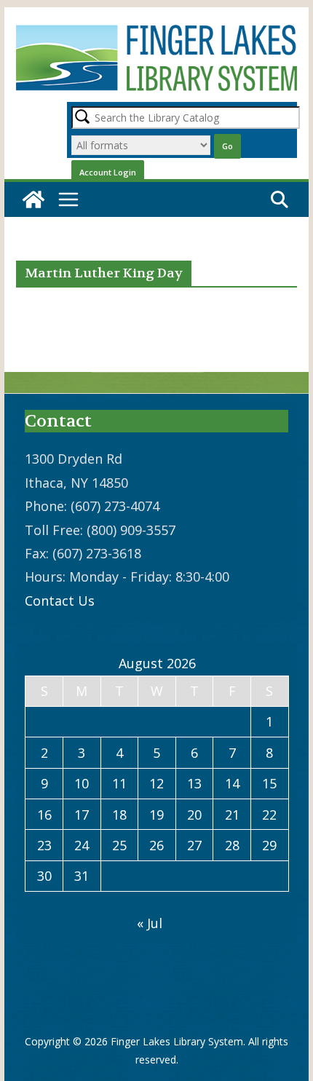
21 (232, 814)
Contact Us (60, 600)
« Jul (149, 923)
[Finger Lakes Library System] (33, 199)
